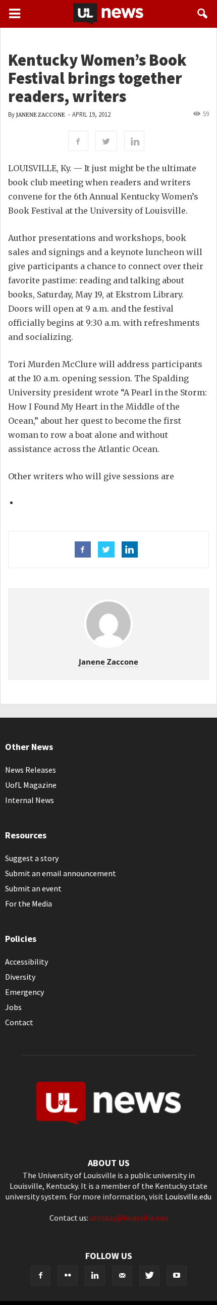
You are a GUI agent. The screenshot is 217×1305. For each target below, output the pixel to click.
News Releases (30, 770)
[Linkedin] (95, 1276)
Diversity (20, 977)
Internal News (29, 800)
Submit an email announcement (60, 873)
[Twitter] (149, 1276)
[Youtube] (177, 1276)
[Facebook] (40, 1276)
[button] (203, 13)
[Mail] (122, 1276)
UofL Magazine (31, 785)
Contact (19, 1022)
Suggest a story (32, 858)
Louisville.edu (188, 1196)
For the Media (28, 903)
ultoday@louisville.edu (129, 1218)
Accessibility (26, 962)
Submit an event (33, 888)
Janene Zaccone (40, 115)
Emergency (24, 992)
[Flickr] (68, 1276)
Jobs (13, 1007)
